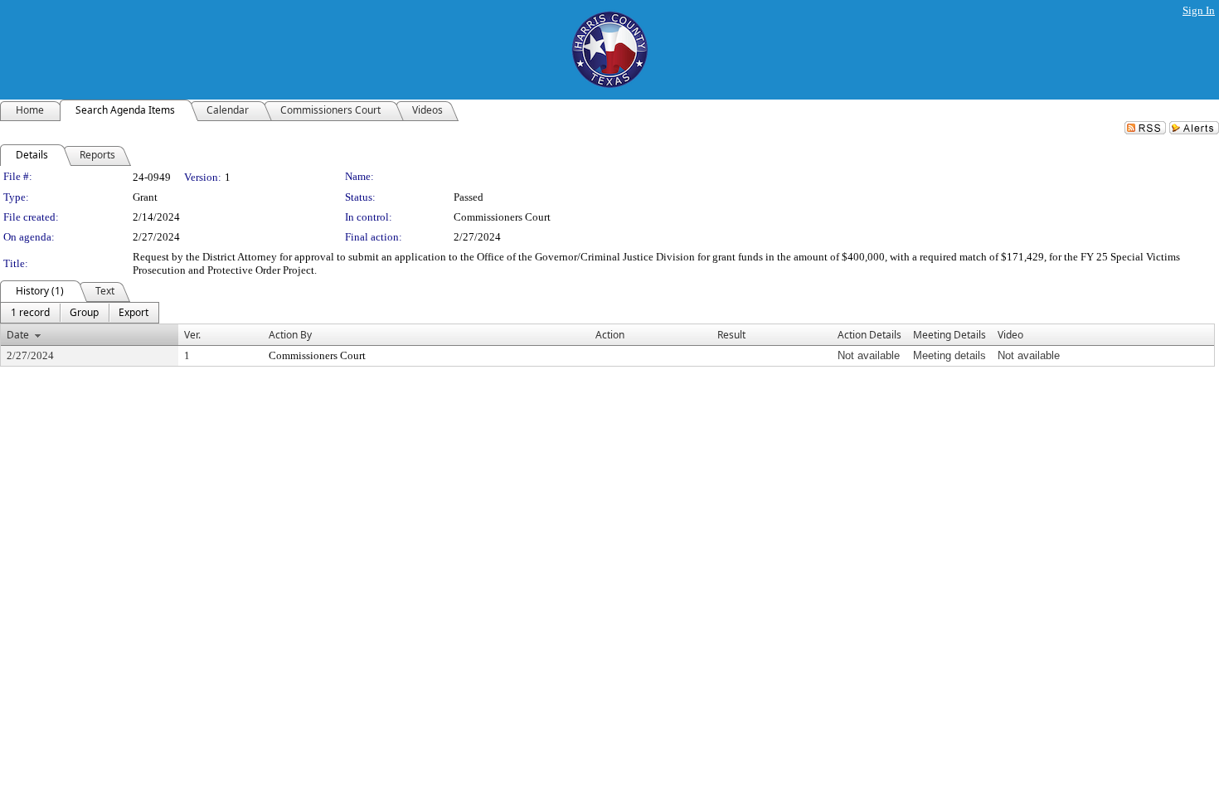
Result (731, 335)
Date (18, 335)
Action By (290, 335)
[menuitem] (30, 313)
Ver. (192, 335)
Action (609, 335)
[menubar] (79, 313)
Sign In (1199, 10)
